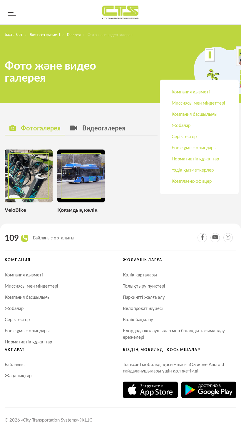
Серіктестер (184, 137)
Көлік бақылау (138, 320)
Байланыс (14, 364)
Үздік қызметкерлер (193, 170)
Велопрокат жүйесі (143, 308)
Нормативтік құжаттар (195, 159)
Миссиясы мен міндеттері (198, 103)
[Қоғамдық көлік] (81, 182)
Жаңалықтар (18, 376)
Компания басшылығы (194, 114)
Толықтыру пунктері (144, 286)
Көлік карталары (140, 275)
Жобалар (181, 125)
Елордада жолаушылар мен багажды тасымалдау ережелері (174, 334)
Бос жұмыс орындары (194, 148)
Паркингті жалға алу (144, 297)
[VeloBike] (28, 182)
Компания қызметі (191, 92)
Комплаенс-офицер (192, 181)
